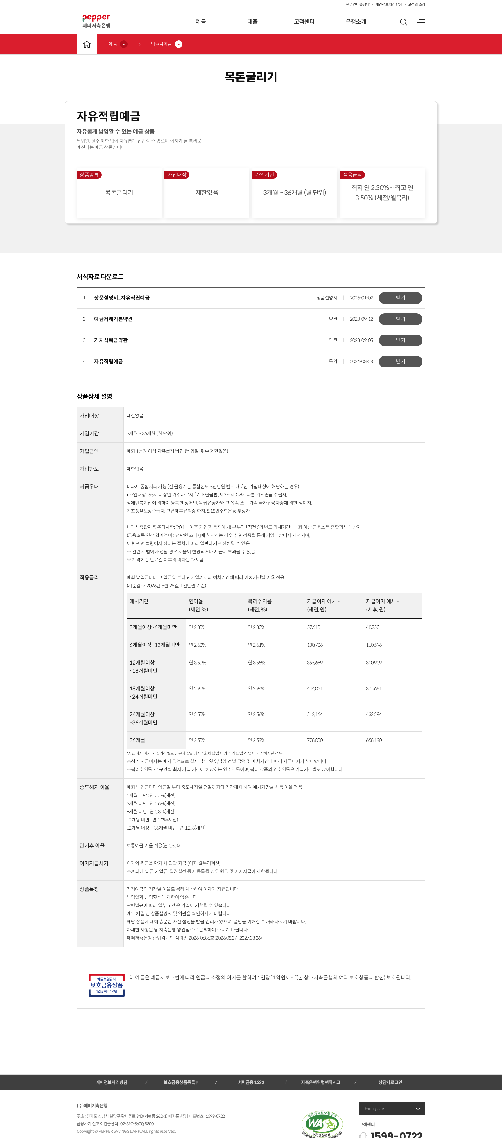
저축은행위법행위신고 (320, 1082)
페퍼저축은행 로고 (96, 21)
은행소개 (356, 22)
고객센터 (304, 22)
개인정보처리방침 (388, 4)
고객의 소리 (416, 4)
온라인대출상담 (358, 4)
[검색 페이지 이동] (403, 22)
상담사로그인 (390, 1082)
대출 (252, 22)
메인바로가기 (87, 44)
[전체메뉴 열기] (421, 22)
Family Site (374, 1108)
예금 (201, 22)
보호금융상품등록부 (181, 1082)
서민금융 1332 (251, 1082)
